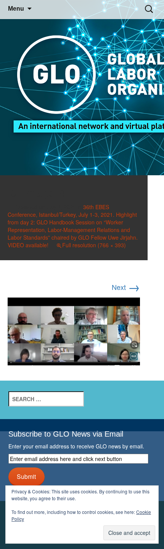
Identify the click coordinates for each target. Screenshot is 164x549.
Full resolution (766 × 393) (94, 245)
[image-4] (74, 330)
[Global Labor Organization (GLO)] (82, 88)
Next (126, 287)
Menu (16, 8)
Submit (26, 476)
